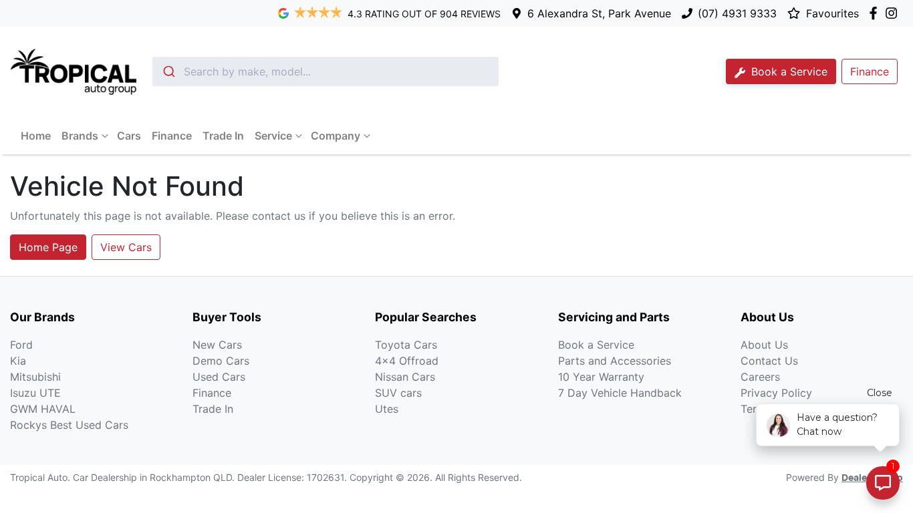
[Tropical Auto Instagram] (894, 13)
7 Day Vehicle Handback (620, 392)
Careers (760, 376)
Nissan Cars (405, 376)
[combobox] (325, 71)
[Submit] (168, 71)
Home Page (48, 247)
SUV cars (398, 392)
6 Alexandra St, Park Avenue (599, 13)
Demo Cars (220, 360)
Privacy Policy (776, 392)
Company (335, 135)
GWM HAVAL (43, 408)
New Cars (217, 344)
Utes (386, 408)
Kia (18, 360)
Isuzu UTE (35, 392)
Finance (172, 135)
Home (36, 135)
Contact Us (769, 360)
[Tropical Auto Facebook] (876, 13)
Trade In (223, 135)
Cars (129, 135)
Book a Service (787, 71)
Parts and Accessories (614, 360)
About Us (764, 344)
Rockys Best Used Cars (69, 425)
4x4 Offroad (406, 360)
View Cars (126, 247)
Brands (79, 135)
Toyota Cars (406, 344)
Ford (21, 344)
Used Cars (218, 376)
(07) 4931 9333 (737, 13)
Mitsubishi (35, 376)
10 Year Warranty (601, 376)
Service (273, 135)
